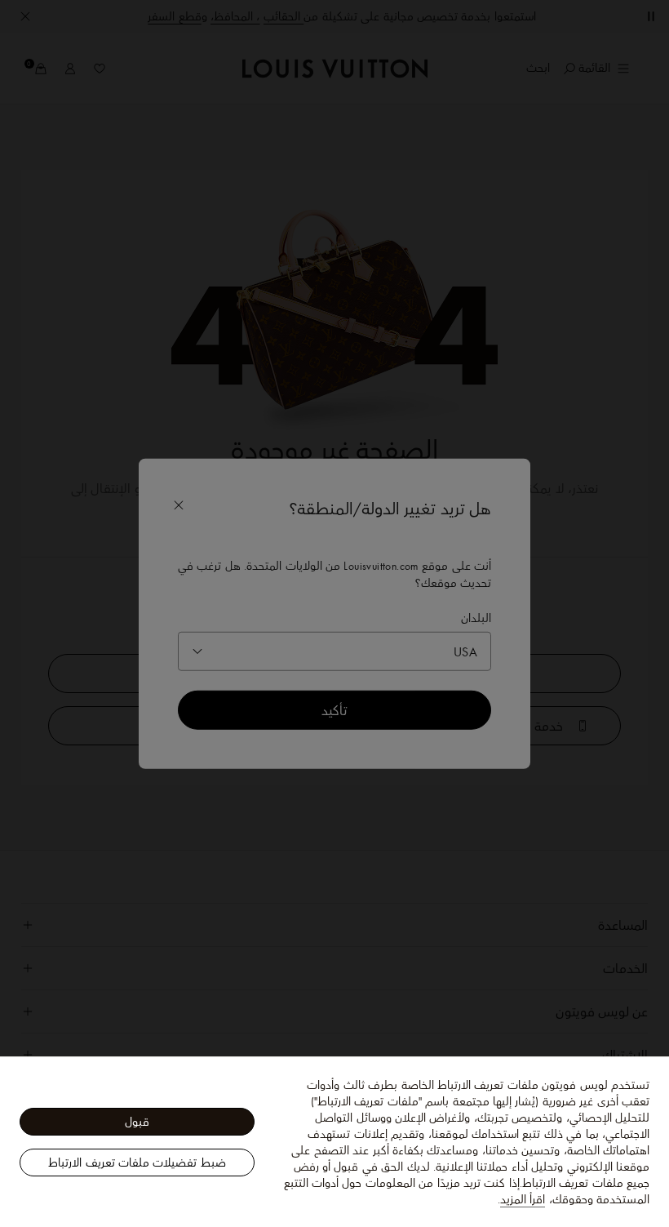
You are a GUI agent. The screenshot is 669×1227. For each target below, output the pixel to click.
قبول (137, 1121)
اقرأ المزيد (522, 1199)
